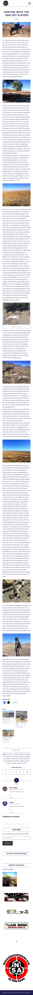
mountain (6, 761)
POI (29, 761)
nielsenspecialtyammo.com (13, 155)
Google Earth (14, 756)
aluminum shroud (17, 754)
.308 (7, 754)
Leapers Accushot (17, 759)
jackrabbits (7, 759)
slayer (9, 763)
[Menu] (28, 3)
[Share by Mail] (27, 772)
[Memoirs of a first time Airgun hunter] (8, 733)
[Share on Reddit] (20, 772)
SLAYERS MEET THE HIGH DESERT (7, 719)
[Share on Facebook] (6, 772)
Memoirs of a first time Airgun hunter (7, 738)
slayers (13, 763)
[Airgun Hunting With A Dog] (21, 716)
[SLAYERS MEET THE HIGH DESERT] (8, 714)
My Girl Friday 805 (26, 992)
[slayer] (16, 29)
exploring (27, 754)
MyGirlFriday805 (7, 869)
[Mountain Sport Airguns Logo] (13, 3)
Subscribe (7, 843)
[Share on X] (13, 772)
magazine (26, 759)
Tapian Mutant (21, 763)
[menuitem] (28, 3)
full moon (6, 756)
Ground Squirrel (24, 756)
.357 (10, 754)
